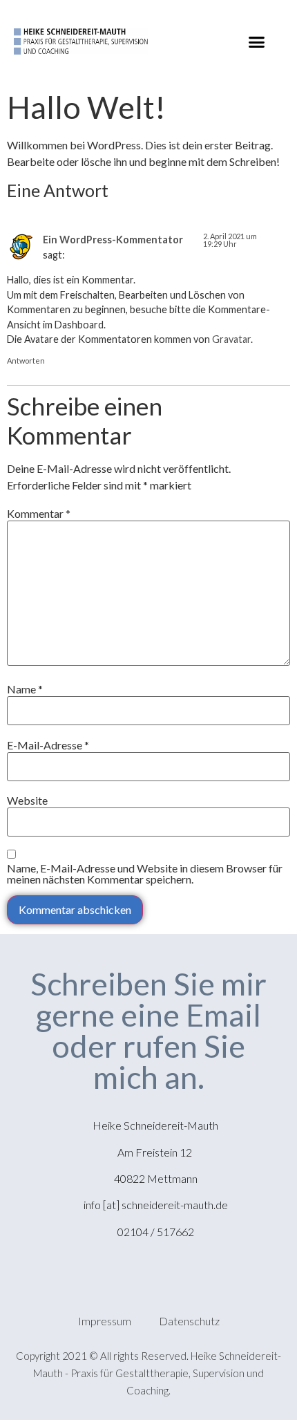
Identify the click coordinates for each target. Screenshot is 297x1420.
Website (27, 800)
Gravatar (231, 339)
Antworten (26, 360)
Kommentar (38, 513)
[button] (257, 41)
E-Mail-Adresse (48, 745)
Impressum (104, 1320)
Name (25, 689)
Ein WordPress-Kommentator (113, 239)
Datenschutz (189, 1320)
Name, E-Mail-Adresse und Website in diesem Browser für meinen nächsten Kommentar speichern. (144, 874)
